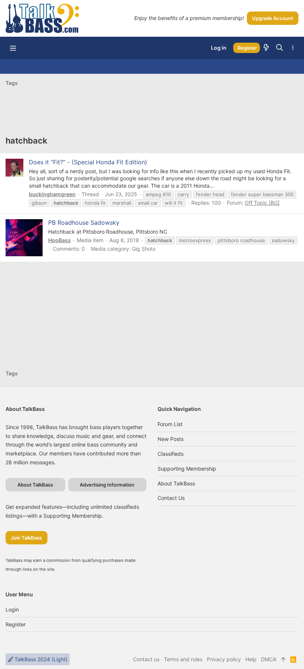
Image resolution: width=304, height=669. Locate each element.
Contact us (171, 498)
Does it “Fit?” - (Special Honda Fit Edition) (88, 162)
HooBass (59, 240)
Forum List (170, 424)
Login (12, 609)
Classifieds (171, 454)
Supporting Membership (187, 468)
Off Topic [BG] (262, 203)
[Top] (283, 659)
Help (251, 659)
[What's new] (266, 48)
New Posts (171, 439)
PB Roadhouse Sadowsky (83, 222)
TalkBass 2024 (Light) (40, 659)
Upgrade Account (272, 18)
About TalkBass (176, 483)
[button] (13, 48)
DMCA (268, 659)
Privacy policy (224, 659)
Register (16, 624)
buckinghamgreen (52, 194)
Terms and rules (183, 659)
